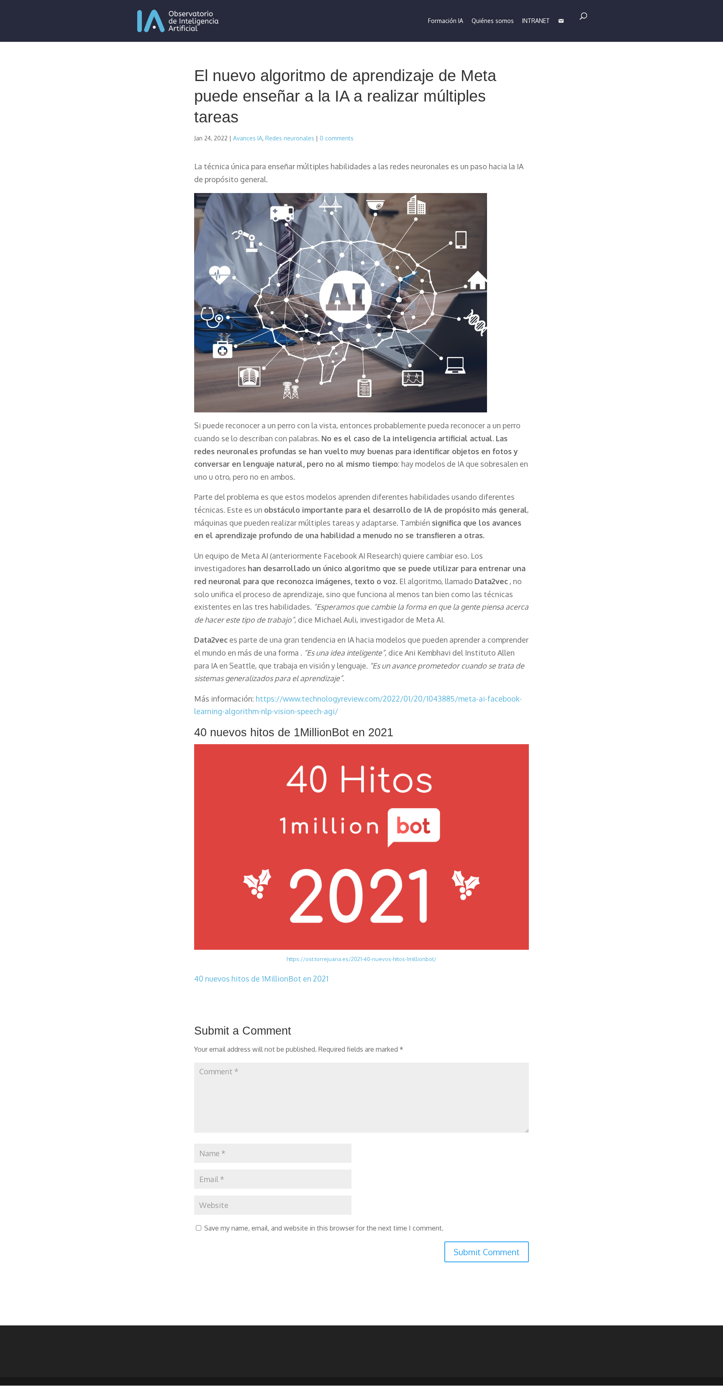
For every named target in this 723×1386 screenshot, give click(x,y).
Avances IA (247, 138)
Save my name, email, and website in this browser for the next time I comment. (324, 1228)
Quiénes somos (493, 20)
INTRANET (536, 20)
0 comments (337, 138)
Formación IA (445, 20)
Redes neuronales (289, 138)
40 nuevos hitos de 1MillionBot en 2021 (261, 978)
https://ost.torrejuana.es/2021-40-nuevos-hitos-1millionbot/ (361, 959)
